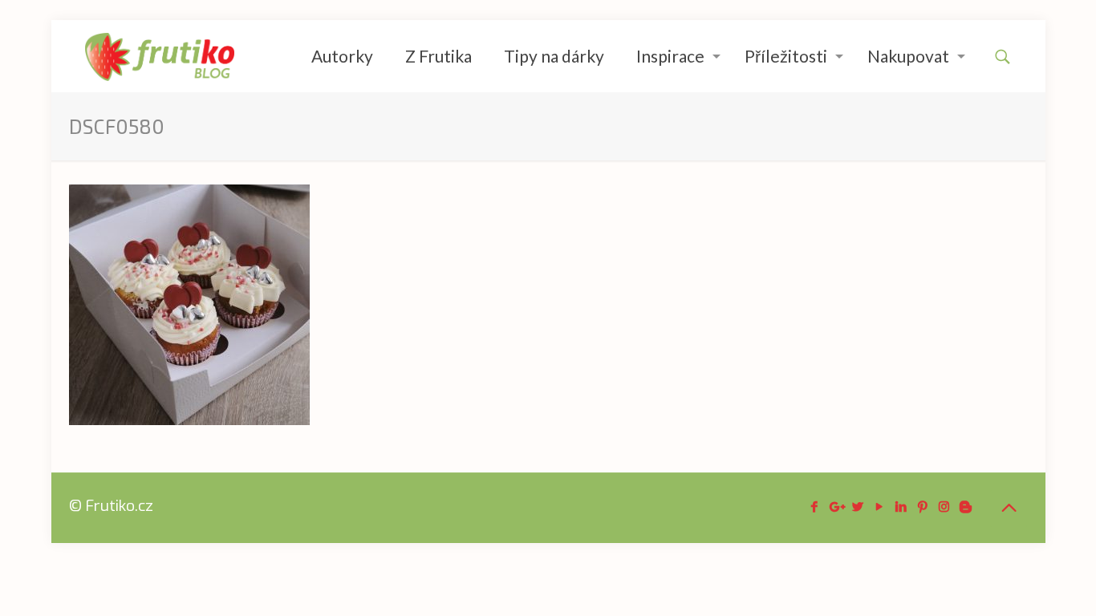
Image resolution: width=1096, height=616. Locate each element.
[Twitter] (857, 507)
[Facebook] (814, 507)
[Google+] (835, 507)
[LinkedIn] (900, 507)
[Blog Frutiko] (160, 56)
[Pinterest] (922, 507)
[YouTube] (879, 507)
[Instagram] (944, 507)
